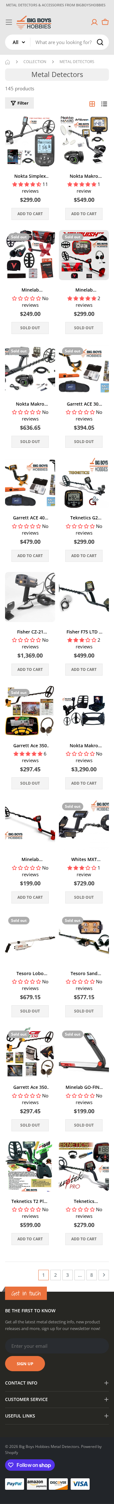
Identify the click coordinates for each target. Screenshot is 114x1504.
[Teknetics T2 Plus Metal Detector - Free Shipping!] (30, 1166)
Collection (34, 61)
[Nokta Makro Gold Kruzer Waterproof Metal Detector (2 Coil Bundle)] (84, 141)
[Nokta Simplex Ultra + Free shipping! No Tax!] (30, 141)
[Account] (94, 22)
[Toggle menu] (9, 22)
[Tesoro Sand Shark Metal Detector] (84, 939)
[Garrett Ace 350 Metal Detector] (30, 711)
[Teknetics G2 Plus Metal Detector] (84, 483)
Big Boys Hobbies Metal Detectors (49, 1446)
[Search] (100, 42)
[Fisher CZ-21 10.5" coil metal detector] (30, 597)
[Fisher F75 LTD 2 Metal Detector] (84, 597)
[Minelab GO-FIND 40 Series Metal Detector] (84, 1052)
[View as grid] (92, 104)
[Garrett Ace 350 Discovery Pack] (30, 1052)
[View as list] (104, 104)
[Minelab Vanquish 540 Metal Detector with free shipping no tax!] (84, 255)
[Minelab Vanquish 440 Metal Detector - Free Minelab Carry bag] (30, 255)
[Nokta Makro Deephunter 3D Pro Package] (84, 711)
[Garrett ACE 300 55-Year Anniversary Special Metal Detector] (84, 369)
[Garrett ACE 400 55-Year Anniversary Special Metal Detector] (30, 483)
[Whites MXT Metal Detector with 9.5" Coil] (84, 825)
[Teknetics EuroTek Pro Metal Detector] (84, 1166)
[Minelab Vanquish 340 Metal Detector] (30, 825)
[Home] (7, 61)
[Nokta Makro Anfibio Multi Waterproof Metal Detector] (30, 369)
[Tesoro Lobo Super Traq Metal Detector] (30, 939)
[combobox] (57, 42)
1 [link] (43, 1275)
